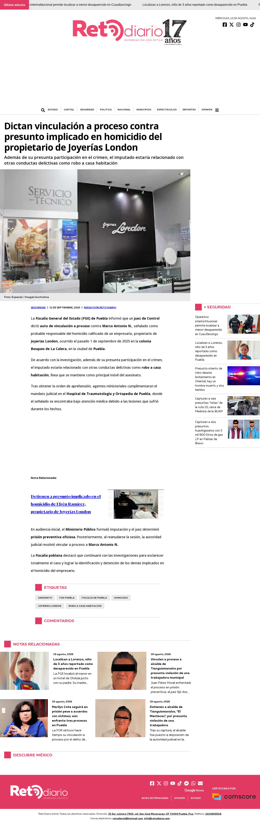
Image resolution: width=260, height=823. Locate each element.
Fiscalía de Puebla (94, 597)
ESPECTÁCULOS (167, 109)
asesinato (45, 597)
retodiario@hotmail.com (127, 818)
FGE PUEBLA (66, 597)
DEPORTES (189, 109)
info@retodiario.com (157, 818)
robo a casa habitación (85, 605)
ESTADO (53, 109)
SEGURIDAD (87, 109)
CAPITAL (69, 109)
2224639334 (213, 813)
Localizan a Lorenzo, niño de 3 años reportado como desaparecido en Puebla (195, 4)
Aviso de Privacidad (155, 798)
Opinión (207, 109)
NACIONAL (124, 109)
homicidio (121, 597)
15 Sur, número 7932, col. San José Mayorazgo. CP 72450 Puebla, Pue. (151, 813)
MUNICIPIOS (143, 109)
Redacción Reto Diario (100, 307)
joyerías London (49, 605)
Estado (196, 798)
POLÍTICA (106, 109)
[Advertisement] (130, 78)
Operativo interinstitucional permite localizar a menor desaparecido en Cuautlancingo (73, 4)
